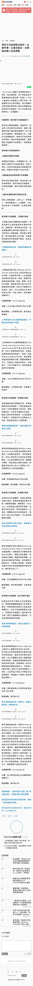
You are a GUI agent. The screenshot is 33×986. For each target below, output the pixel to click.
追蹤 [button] (26, 837)
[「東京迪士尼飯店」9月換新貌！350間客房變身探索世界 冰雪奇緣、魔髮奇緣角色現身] (7, 903)
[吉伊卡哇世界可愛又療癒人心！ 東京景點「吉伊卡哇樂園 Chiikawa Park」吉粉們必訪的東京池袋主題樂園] (7, 913)
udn (3, 40)
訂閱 (24, 975)
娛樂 (26, 5)
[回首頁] (8, 2)
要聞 (19, 5)
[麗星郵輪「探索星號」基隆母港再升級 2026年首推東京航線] (7, 891)
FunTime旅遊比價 (23, 56)
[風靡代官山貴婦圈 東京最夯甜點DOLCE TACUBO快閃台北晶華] (7, 881)
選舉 (23, 5)
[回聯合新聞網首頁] (3, 2)
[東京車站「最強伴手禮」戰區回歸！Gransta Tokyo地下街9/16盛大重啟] (7, 923)
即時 (3, 5)
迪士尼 (10, 816)
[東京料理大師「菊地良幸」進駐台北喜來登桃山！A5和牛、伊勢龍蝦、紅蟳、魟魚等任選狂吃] (7, 871)
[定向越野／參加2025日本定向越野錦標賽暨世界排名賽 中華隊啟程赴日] (7, 861)
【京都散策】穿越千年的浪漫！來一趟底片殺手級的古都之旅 (17, 842)
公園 (15, 816)
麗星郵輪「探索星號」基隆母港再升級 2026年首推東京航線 (22, 890)
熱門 (15, 5)
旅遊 (7, 40)
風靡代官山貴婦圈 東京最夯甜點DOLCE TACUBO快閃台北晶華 (21, 880)
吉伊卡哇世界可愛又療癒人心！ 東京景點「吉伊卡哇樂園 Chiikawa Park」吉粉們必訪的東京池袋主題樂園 (21, 912)
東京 (4, 816)
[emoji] (25, 954)
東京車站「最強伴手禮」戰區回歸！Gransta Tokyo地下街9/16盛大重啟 (22, 922)
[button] (28, 2)
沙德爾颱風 (9, 5)
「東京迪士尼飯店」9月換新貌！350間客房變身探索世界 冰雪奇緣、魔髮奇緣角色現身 (22, 903)
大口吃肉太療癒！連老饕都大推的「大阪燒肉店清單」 (17, 847)
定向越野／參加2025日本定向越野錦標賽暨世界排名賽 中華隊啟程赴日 (22, 861)
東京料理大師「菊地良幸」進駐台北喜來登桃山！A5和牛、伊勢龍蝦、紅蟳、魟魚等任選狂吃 (21, 871)
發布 (29, 954)
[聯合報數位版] (25, 2)
